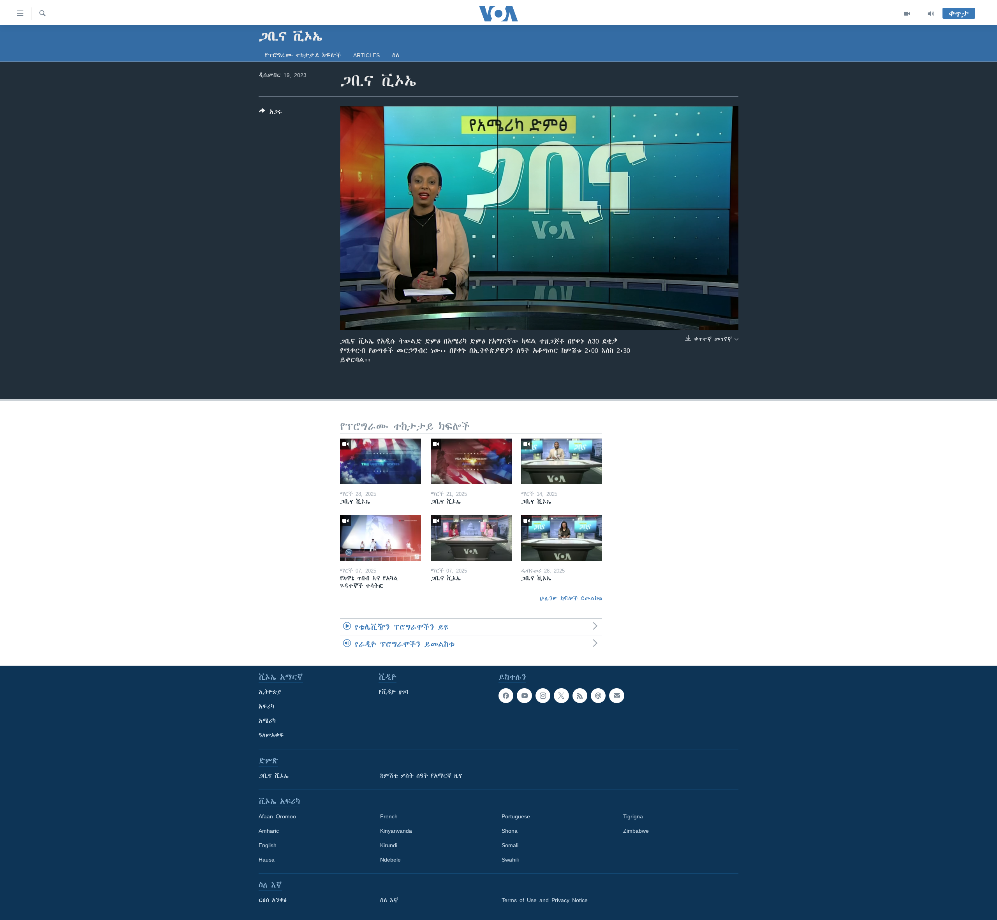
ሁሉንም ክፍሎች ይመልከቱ (571, 598)
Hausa (267, 859)
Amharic (269, 830)
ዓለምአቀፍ (271, 735)
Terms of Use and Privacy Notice (545, 900)
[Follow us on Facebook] (505, 695)
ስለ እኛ (389, 900)
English (268, 845)
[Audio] (930, 13)
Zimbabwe (636, 830)
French (389, 816)
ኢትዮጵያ (270, 692)
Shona (510, 830)
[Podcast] (598, 695)
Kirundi (388, 845)
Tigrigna (633, 816)
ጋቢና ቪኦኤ (274, 775)
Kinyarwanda (396, 830)
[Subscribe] (616, 695)
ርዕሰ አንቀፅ (273, 900)
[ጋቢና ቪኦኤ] (380, 461)
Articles (366, 55)
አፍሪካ (266, 706)
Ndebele (390, 859)
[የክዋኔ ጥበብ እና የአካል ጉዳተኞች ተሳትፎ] (380, 538)
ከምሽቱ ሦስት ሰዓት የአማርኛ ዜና (421, 775)
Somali (510, 845)
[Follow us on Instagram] (542, 695)
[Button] (270, 113)
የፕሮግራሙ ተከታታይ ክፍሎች (303, 55)
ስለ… (398, 55)
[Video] (907, 13)
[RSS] (579, 695)
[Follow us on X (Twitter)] (561, 695)
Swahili (510, 859)
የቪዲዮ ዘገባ (394, 692)
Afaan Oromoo (277, 816)
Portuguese (516, 816)
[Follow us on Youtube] (524, 695)
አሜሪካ (267, 720)
